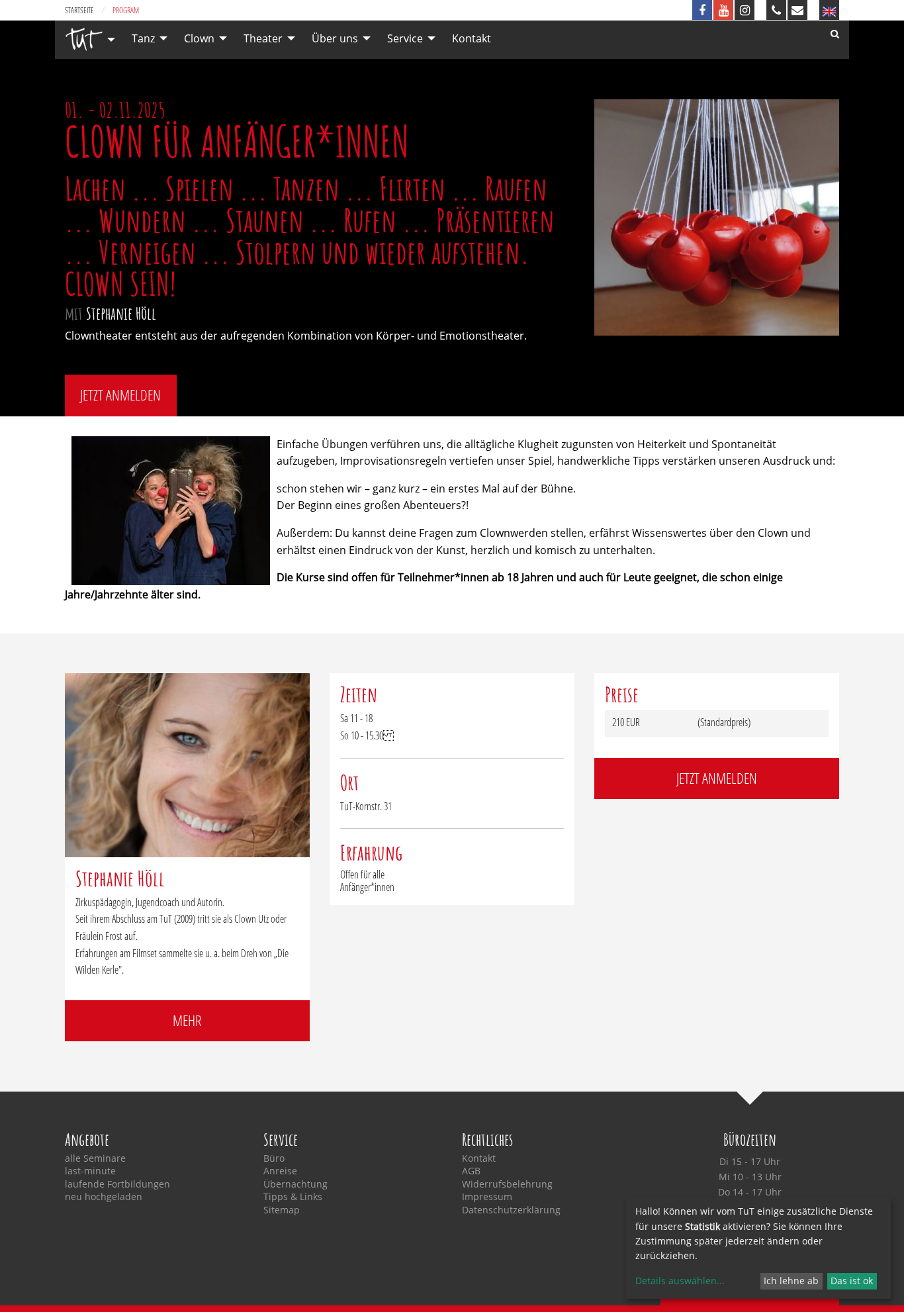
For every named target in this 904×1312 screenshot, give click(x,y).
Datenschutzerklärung (511, 1210)
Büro (274, 1158)
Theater (263, 38)
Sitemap (281, 1210)
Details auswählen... (680, 1280)
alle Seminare (95, 1158)
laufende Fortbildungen (117, 1184)
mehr (187, 1020)
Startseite (79, 10)
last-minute (90, 1171)
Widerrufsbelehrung (507, 1184)
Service (405, 38)
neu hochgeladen (103, 1196)
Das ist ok (852, 1280)
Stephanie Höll (121, 313)
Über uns (335, 38)
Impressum (487, 1196)
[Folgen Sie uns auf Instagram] (744, 10)
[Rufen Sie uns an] (776, 10)
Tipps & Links (292, 1196)
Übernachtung (295, 1184)
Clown (199, 38)
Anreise (280, 1171)
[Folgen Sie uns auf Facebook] (702, 10)
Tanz (143, 38)
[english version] (829, 10)
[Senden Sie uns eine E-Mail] (797, 10)
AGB (471, 1171)
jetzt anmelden (120, 395)
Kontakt (471, 38)
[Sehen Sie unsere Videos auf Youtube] (723, 10)
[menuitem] (86, 39)
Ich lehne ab (791, 1280)
